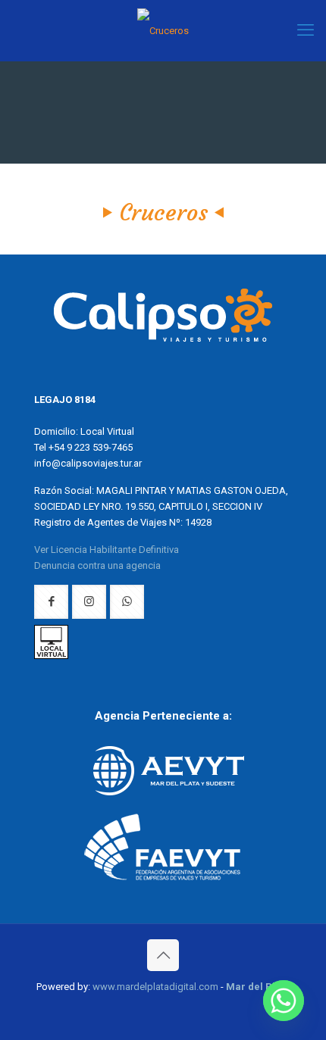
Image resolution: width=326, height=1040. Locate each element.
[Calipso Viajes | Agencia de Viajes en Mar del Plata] (163, 30)
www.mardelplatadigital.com (155, 986)
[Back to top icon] (163, 955)
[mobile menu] (305, 30)
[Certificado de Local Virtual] (51, 655)
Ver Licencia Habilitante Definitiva (106, 549)
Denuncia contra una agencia (97, 565)
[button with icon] (51, 602)
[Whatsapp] (283, 1000)
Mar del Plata (258, 986)
